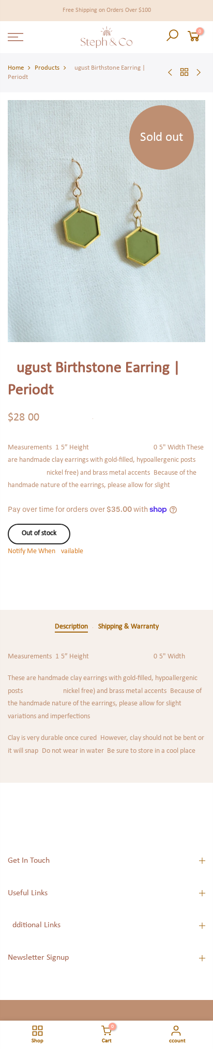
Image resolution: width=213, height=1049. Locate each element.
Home (16, 67)
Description (71, 627)
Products (47, 67)
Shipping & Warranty (128, 627)
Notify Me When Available (45, 551)
